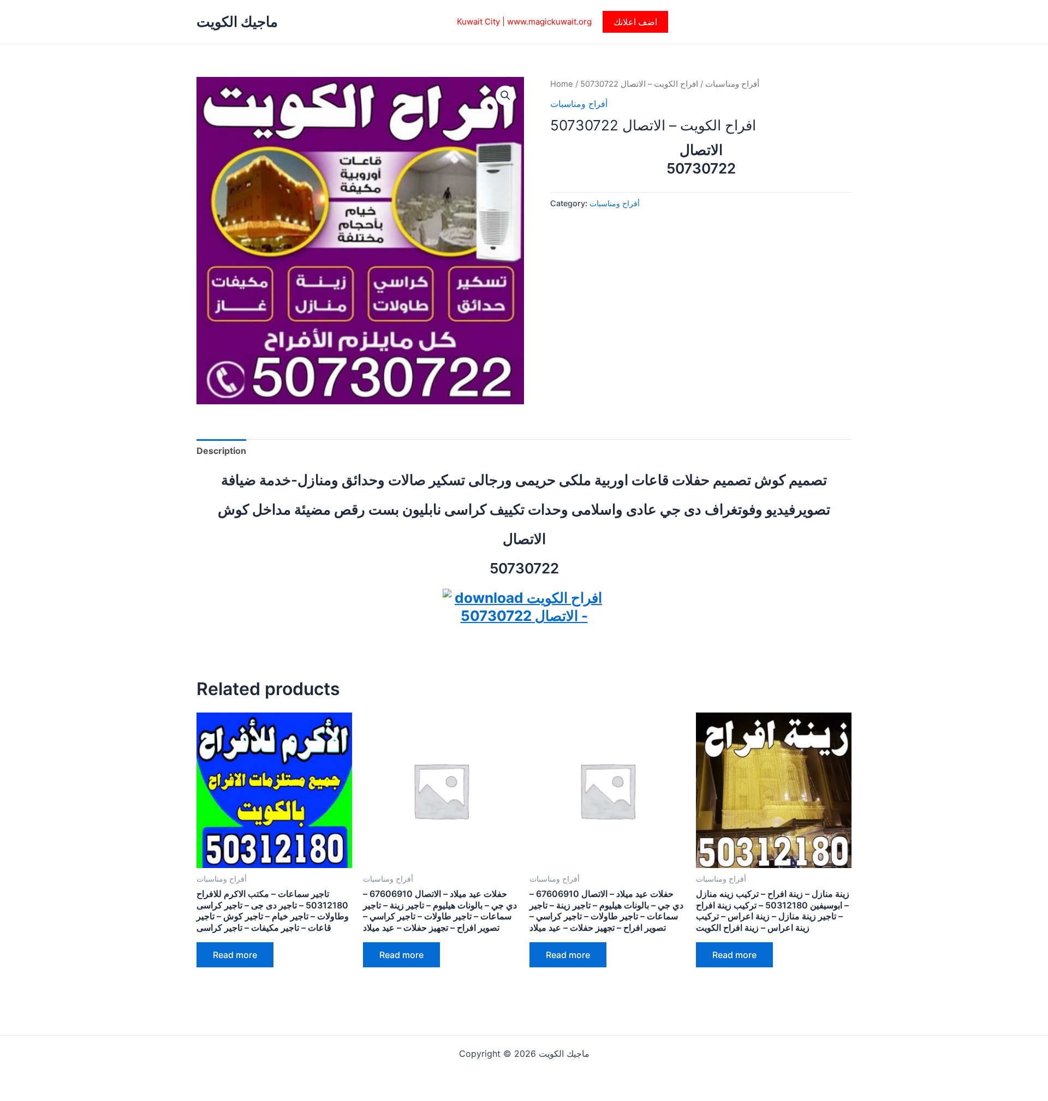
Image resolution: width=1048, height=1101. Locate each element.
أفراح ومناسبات (732, 84)
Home (561, 84)
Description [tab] (221, 450)
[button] (635, 22)
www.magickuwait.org (549, 21)
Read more (235, 954)
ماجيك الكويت (237, 21)
